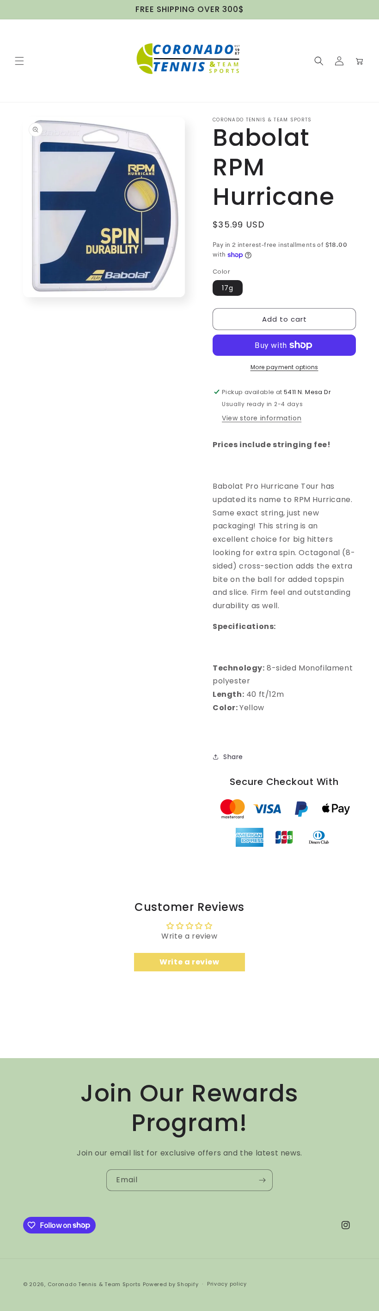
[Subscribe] (262, 1180)
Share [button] (233, 756)
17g (227, 288)
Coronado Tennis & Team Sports (94, 1284)
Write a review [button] (189, 962)
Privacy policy (227, 1283)
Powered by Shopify (171, 1284)
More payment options (284, 367)
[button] (19, 61)
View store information (261, 418)
